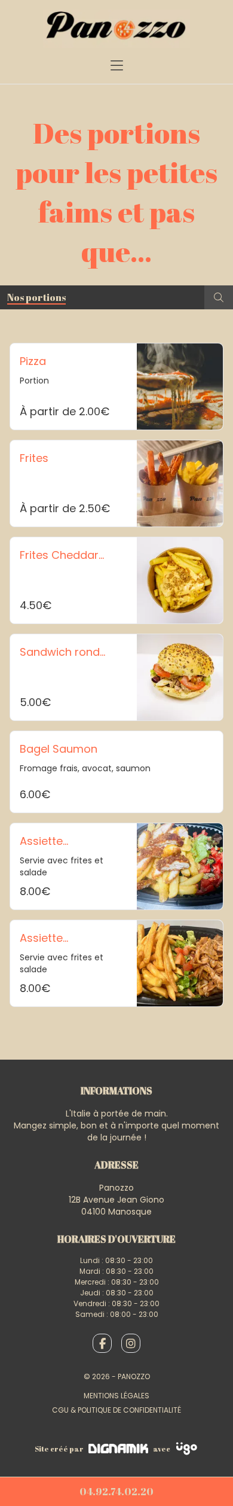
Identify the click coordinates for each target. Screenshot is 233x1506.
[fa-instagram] (130, 1343)
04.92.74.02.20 (116, 1491)
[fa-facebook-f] (102, 1343)
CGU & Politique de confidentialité (116, 1410)
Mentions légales (116, 1396)
